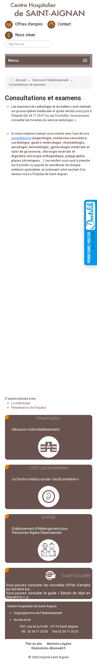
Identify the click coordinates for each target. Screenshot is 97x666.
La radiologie (20, 403)
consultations (21, 138)
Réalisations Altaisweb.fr (48, 648)
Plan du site (34, 644)
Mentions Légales (59, 644)
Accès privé (22, 620)
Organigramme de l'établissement (38, 613)
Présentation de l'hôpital (28, 407)
